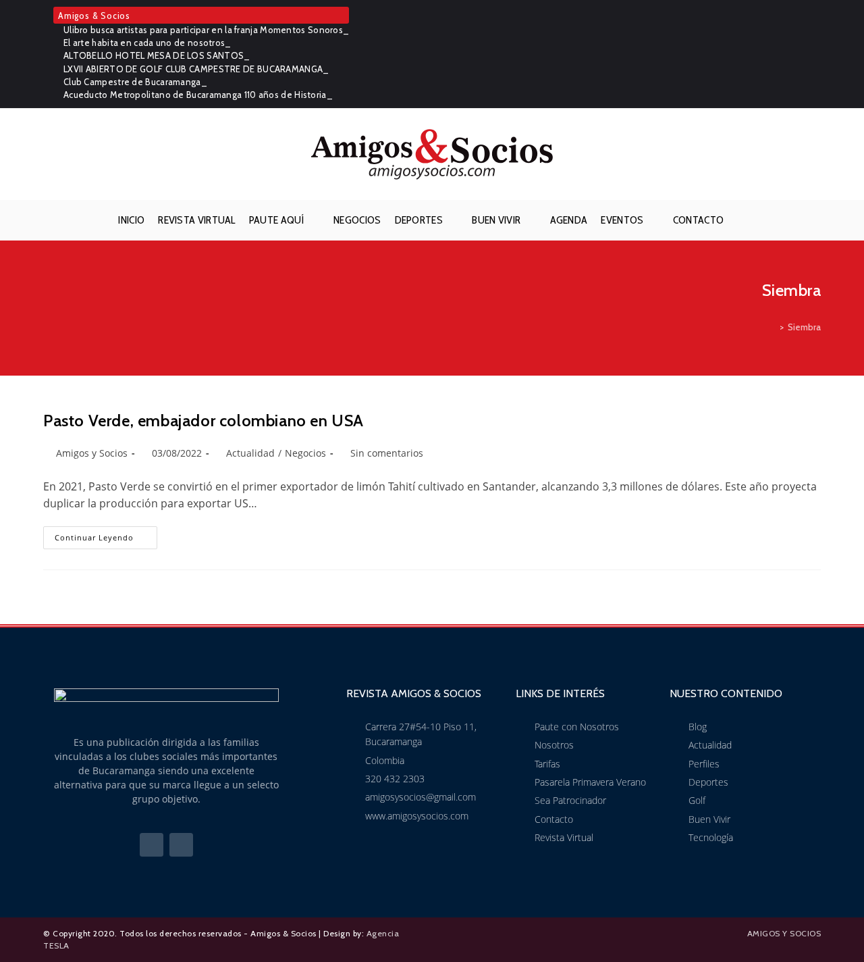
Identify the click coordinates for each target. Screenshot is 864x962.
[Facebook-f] (151, 845)
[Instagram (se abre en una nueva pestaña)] (813, 54)
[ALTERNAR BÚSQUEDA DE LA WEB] (741, 220)
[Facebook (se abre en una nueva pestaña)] (795, 54)
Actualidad (250, 453)
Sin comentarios (386, 453)
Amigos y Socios (92, 453)
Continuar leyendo (106, 534)
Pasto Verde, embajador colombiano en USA (203, 420)
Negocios (305, 453)
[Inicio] (772, 327)
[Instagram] (181, 845)
